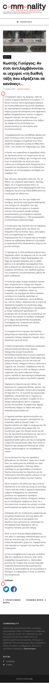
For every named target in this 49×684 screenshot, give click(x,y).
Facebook (10, 661)
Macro (7, 57)
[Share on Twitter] (6, 589)
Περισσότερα (30, 648)
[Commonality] (24, 13)
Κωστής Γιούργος (23, 89)
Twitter (9, 664)
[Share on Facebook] (14, 589)
